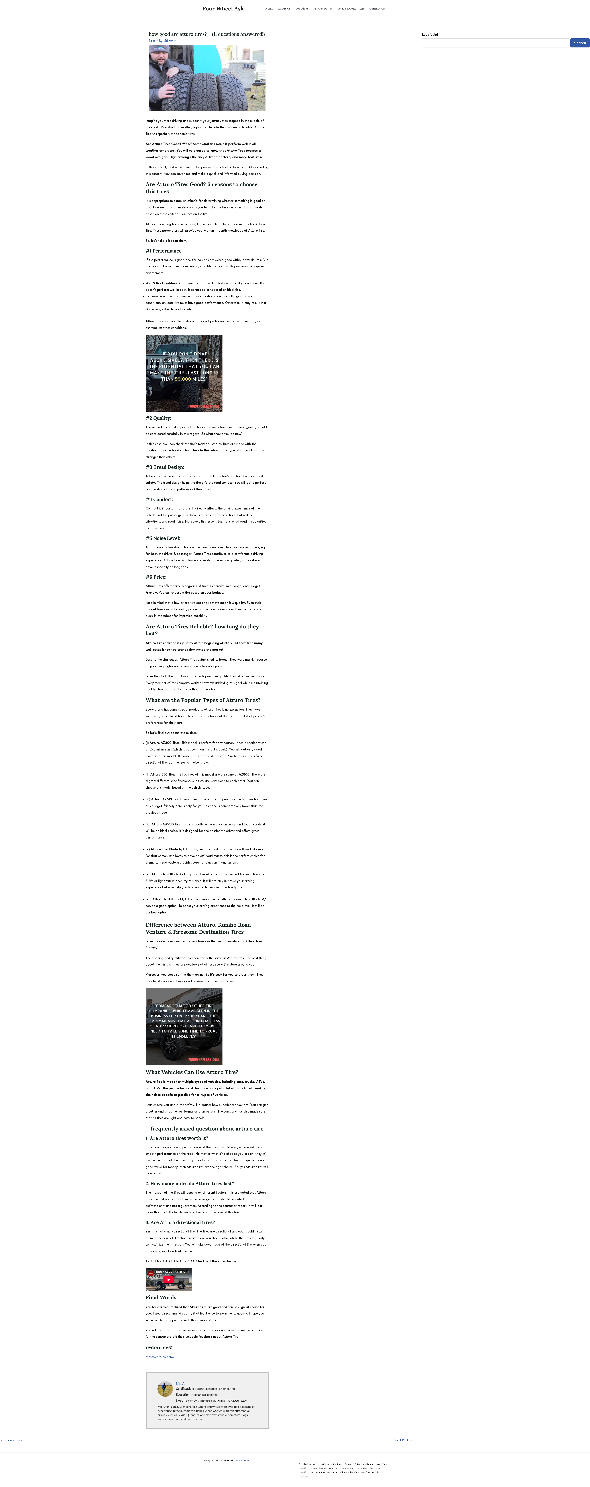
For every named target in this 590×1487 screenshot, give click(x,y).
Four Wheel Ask (223, 8)
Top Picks (302, 8)
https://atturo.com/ (160, 1357)
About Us (284, 8)
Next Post (403, 1440)
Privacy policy (322, 8)
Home (269, 8)
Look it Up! (430, 34)
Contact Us (377, 8)
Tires (152, 41)
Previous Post (12, 1440)
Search (580, 43)
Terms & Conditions (350, 8)
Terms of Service (241, 1461)
